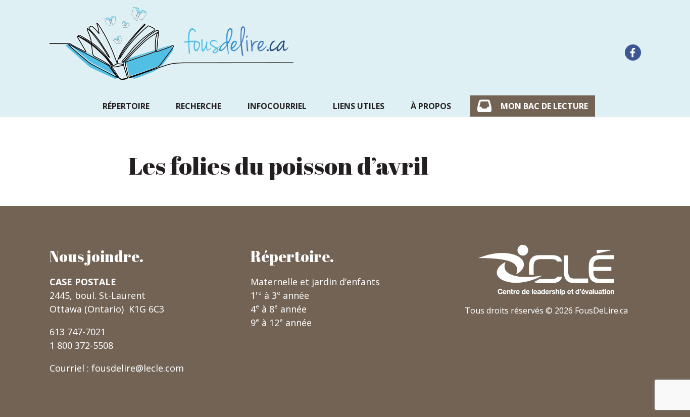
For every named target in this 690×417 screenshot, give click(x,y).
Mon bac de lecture (544, 106)
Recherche (198, 106)
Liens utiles (358, 106)
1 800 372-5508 (81, 345)
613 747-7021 (78, 332)
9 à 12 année (281, 323)
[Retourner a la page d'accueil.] (172, 43)
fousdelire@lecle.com (137, 368)
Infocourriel (277, 106)
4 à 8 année (279, 309)
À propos (431, 106)
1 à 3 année (280, 295)
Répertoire (126, 106)
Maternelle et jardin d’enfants (315, 282)
